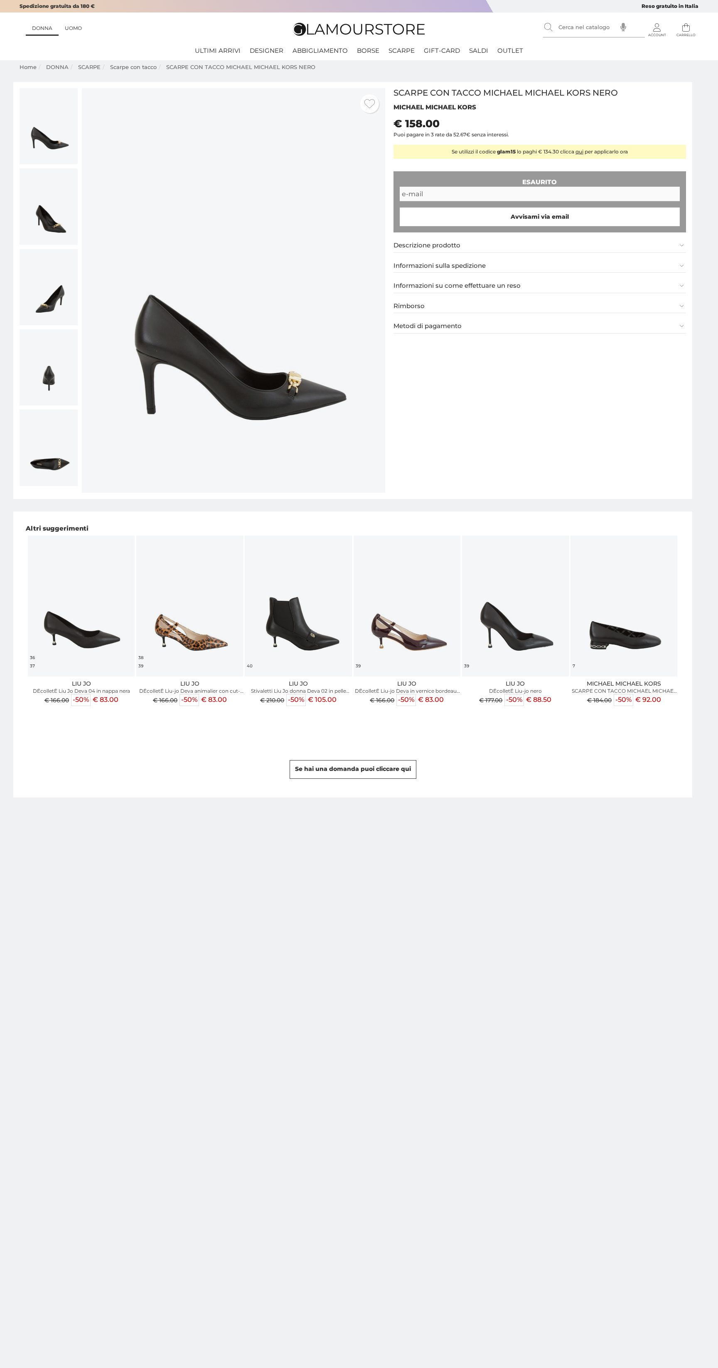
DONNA (42, 28)
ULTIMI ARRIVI (218, 50)
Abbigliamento (320, 50)
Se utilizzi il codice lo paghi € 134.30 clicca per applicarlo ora (540, 151)
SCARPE (402, 50)
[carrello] (686, 24)
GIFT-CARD (442, 50)
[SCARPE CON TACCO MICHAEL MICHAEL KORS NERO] (49, 126)
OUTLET (510, 50)
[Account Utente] (656, 24)
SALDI (478, 50)
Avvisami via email (540, 216)
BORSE (368, 50)
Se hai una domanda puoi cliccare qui (353, 769)
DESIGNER (266, 50)
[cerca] (548, 27)
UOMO (73, 28)
